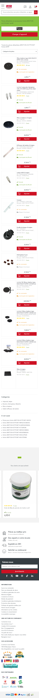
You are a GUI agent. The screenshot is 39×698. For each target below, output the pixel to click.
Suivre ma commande (7, 588)
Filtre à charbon (7, 406)
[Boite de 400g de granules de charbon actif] (19, 487)
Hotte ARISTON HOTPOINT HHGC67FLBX (15, 435)
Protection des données (8, 603)
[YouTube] (17, 576)
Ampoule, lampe (7, 401)
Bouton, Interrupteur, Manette (12, 404)
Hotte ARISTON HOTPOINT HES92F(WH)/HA (15, 432)
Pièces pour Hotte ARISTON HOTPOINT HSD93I (17, 420)
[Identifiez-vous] (30, 7)
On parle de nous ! (6, 632)
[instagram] (22, 576)
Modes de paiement (7, 599)
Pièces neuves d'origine (8, 607)
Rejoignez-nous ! (6, 637)
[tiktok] (27, 576)
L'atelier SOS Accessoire (8, 626)
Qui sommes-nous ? (7, 624)
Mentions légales (6, 594)
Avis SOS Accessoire (7, 630)
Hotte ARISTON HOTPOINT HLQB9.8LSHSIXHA (16, 425)
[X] (12, 576)
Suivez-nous (7, 562)
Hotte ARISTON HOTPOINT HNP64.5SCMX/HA (16, 422)
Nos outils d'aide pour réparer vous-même (13, 634)
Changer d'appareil (19, 34)
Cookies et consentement (9, 612)
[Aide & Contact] (25, 7)
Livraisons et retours (7, 596)
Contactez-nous (6, 621)
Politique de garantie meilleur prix (11, 605)
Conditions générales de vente (10, 592)
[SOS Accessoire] (9, 7)
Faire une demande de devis (9, 590)
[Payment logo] (19, 695)
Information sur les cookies (9, 609)
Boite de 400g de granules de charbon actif (17, 508)
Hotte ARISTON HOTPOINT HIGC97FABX (15, 437)
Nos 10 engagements (7, 628)
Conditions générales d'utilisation (11, 601)
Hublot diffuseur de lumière (11, 409)
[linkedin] (32, 576)
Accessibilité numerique (8, 614)
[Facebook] (7, 576)
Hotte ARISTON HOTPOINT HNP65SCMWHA (16, 430)
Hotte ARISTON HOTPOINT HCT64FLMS (14, 427)
